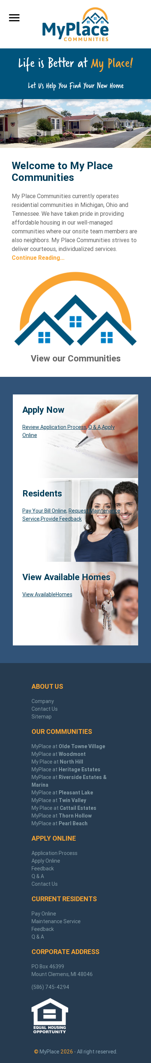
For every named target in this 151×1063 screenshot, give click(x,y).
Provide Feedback (61, 519)
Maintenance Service (56, 921)
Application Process (54, 853)
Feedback (43, 868)
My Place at (57, 761)
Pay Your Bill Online (44, 510)
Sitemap (42, 716)
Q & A (38, 876)
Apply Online (46, 861)
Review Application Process (54, 427)
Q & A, (95, 427)
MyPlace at (68, 746)
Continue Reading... (38, 257)
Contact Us (45, 709)
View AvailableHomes (47, 594)
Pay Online (44, 913)
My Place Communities (76, 24)
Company (43, 701)
